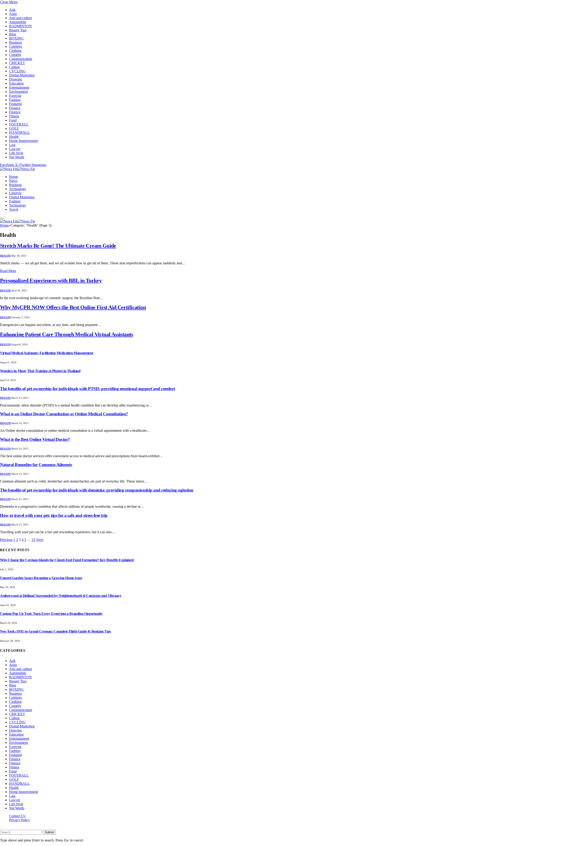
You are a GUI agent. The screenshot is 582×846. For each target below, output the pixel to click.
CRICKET (17, 63)
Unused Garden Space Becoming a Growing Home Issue (41, 578)
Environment (18, 91)
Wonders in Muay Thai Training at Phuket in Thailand (40, 371)
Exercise (15, 96)
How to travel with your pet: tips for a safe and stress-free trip (54, 515)
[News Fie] (17, 169)
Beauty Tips (17, 30)
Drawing (15, 79)
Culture (14, 67)
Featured (15, 104)
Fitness (14, 116)
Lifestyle (15, 193)
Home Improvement (23, 141)
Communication (20, 59)
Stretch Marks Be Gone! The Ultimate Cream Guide (58, 246)
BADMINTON (20, 26)
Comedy (15, 55)
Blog (12, 34)
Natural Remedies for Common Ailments (36, 464)
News (13, 181)
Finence (14, 112)
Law (12, 145)
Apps (13, 14)
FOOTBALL (19, 124)
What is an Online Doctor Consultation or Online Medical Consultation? (64, 414)
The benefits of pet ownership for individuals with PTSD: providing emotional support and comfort (87, 388)
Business (15, 42)
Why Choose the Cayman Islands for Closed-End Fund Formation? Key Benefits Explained (67, 560)
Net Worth (16, 157)
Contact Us (17, 816)
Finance (14, 108)
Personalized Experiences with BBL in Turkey (51, 280)
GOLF (14, 128)
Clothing (15, 51)
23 (33, 540)
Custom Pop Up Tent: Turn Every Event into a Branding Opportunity (51, 614)
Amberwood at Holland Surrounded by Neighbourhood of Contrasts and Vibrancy (60, 596)
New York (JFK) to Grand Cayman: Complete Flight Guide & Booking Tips (55, 631)
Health (14, 137)
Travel (13, 209)
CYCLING (17, 71)
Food (13, 120)
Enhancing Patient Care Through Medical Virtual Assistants (66, 334)
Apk (12, 10)
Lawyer (14, 149)
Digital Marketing (22, 75)
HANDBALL (19, 132)
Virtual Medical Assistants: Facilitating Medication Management (46, 353)
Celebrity (15, 46)
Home (13, 177)
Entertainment (19, 87)
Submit (49, 832)
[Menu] (2, 218)
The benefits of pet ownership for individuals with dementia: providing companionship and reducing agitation (96, 490)
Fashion (14, 100)
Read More (8, 271)
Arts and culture (20, 18)
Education (16, 83)
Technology (17, 189)
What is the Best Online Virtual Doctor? (35, 439)
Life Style (16, 153)
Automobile (17, 22)
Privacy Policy (19, 820)
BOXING (16, 38)
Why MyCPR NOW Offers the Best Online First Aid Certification (73, 307)
